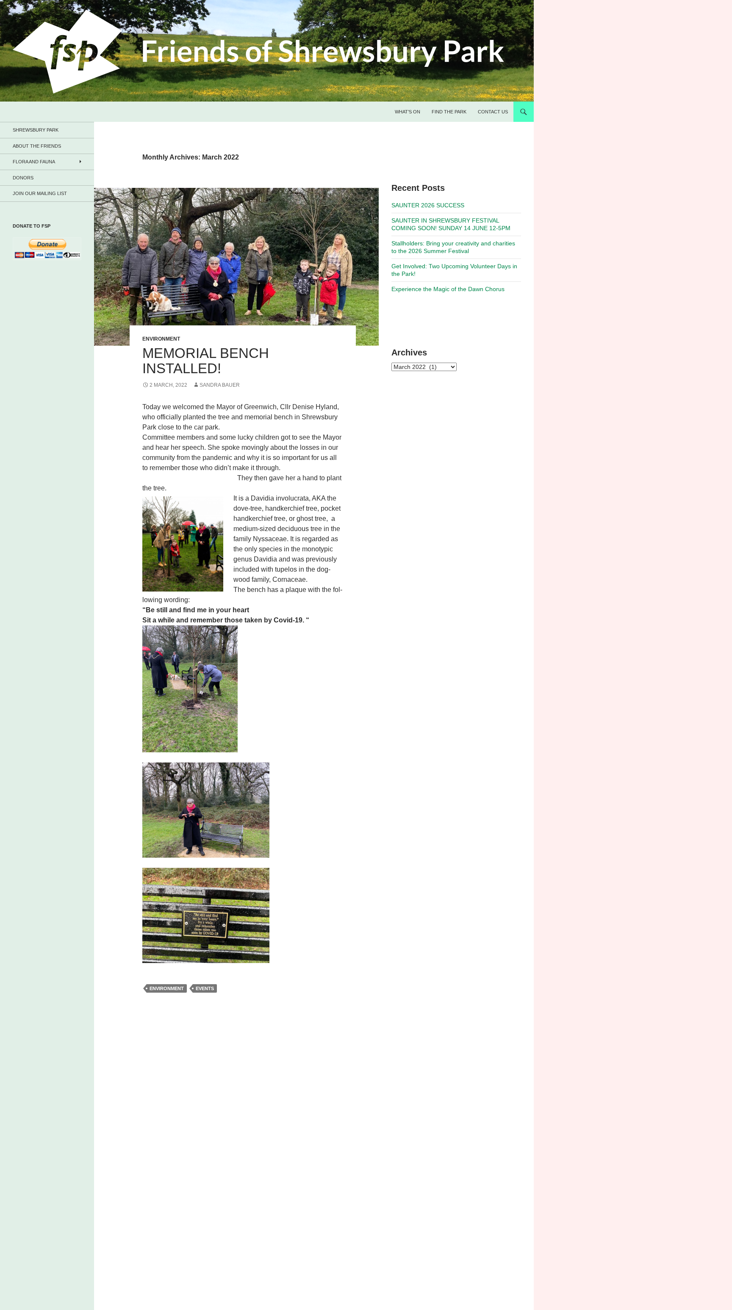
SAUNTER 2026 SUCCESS (427, 205)
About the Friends (37, 146)
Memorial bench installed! (205, 360)
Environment (161, 339)
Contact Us (493, 111)
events (205, 988)
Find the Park (449, 111)
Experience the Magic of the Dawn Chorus (448, 289)
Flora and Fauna (34, 161)
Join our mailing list (40, 193)
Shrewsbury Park (35, 129)
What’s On (407, 111)
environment (167, 988)
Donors (23, 177)
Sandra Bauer (220, 385)
